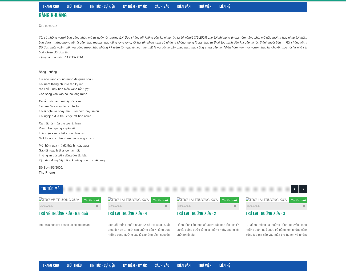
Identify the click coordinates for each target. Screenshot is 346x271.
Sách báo (162, 6)
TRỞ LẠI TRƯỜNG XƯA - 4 (127, 214)
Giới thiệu (74, 6)
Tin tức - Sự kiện (102, 6)
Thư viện (204, 6)
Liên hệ (224, 6)
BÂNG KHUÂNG (53, 15)
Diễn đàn (183, 6)
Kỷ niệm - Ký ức (135, 6)
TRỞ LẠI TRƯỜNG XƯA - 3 (265, 214)
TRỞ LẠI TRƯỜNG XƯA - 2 (196, 214)
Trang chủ (51, 6)
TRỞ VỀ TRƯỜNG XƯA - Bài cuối (63, 214)
